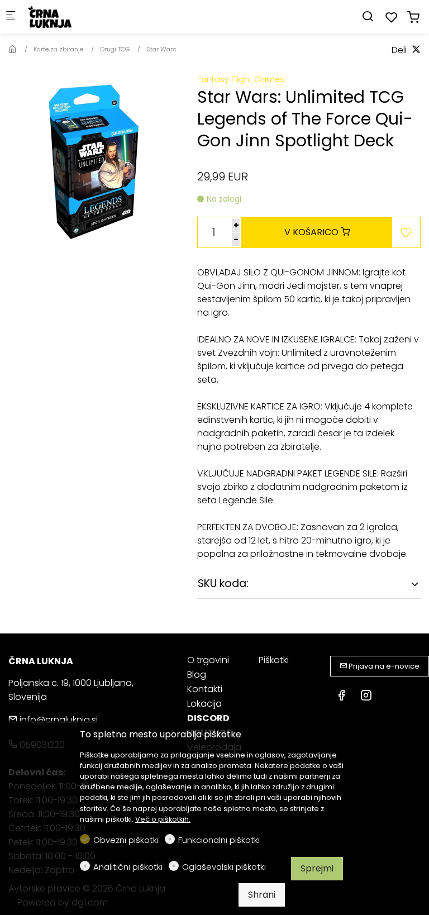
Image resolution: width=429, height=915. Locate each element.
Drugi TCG (115, 49)
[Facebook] (341, 696)
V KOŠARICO (312, 232)
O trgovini (208, 660)
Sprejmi (317, 868)
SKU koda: (223, 583)
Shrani (261, 894)
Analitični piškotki (128, 867)
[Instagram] (366, 696)
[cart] (413, 18)
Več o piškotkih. (162, 819)
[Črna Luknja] (70, 16)
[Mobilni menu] (10, 17)
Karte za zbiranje (58, 49)
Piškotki (274, 660)
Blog (196, 674)
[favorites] (391, 18)
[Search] (367, 16)
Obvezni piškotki (126, 840)
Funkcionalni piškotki (219, 840)
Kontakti (204, 689)
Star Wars (161, 49)
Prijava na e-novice (383, 666)
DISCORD (208, 718)
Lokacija (204, 703)
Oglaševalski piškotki (224, 867)
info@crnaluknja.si (57, 719)
